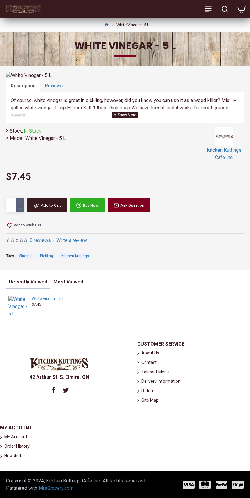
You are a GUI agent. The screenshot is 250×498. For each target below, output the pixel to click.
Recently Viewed (28, 282)
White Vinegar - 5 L (48, 298)
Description (23, 85)
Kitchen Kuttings (75, 256)
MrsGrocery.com (56, 488)
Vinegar (25, 256)
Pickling (46, 256)
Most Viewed (68, 282)
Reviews (53, 85)
